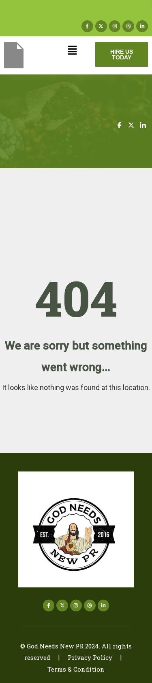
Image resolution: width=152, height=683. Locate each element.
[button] (72, 51)
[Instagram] (115, 26)
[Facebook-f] (87, 26)
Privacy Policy (90, 657)
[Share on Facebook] (119, 125)
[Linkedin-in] (142, 26)
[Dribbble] (128, 26)
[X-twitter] (101, 26)
